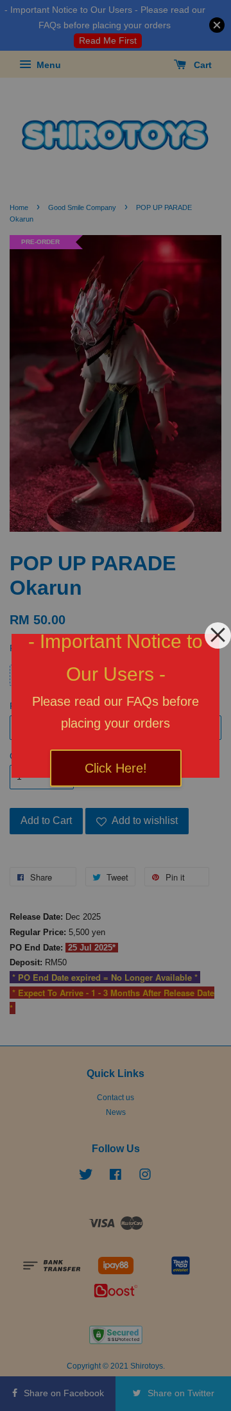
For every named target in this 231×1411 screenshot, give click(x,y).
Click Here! (116, 768)
